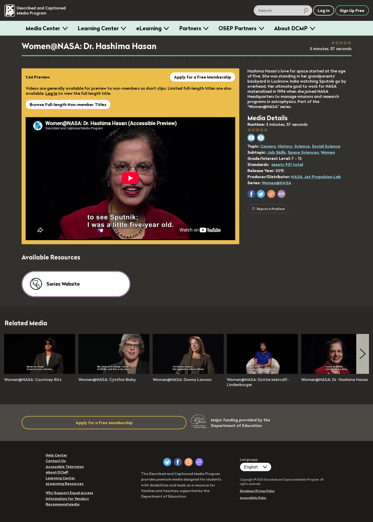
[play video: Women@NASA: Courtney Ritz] (39, 372)
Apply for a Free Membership (202, 77)
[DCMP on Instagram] (188, 462)
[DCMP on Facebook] (178, 462)
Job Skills (276, 152)
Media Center (43, 28)
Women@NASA (276, 182)
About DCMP (291, 28)
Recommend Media (62, 504)
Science (302, 146)
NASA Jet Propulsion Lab (316, 176)
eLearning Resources (64, 483)
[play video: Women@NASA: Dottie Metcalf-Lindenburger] (262, 372)
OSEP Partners (237, 28)
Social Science (326, 146)
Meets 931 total (287, 164)
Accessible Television (65, 466)
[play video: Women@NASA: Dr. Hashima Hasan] (336, 372)
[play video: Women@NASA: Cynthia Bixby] (113, 372)
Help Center (56, 455)
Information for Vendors (67, 498)
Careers (268, 146)
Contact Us (56, 460)
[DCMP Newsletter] (199, 462)
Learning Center (98, 28)
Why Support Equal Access (69, 492)
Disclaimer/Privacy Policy (257, 491)
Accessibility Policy (253, 498)
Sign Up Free (352, 10)
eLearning (149, 28)
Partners (190, 28)
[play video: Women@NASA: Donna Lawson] (188, 372)
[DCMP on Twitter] (167, 462)
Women (328, 152)
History (285, 146)
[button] (251, 194)
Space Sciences (303, 152)
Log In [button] (324, 10)
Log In (51, 93)
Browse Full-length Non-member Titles (68, 104)
